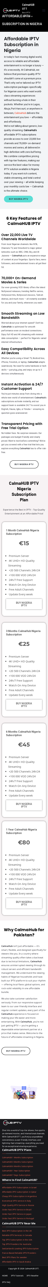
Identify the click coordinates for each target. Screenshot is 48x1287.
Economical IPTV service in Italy (16, 1201)
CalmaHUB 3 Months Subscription (17, 1162)
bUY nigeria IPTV (18, 199)
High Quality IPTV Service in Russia (18, 1205)
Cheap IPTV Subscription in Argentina (19, 1196)
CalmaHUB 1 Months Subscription (17, 1157)
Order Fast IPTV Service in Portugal (18, 1218)
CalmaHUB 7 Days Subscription (16, 1175)
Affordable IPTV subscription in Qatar (19, 1192)
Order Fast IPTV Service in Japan (16, 1214)
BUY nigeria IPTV (24, 604)
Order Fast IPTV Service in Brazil (16, 1209)
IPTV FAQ (6, 1282)
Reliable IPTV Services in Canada (17, 1235)
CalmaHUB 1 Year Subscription (16, 1170)
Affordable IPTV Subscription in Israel (19, 1187)
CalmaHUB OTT (32, 1268)
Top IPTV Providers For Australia (16, 1244)
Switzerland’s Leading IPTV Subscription (20, 1248)
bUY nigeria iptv (24, 464)
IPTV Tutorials (17, 1275)
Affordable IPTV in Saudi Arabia (16, 1261)
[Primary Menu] (44, 10)
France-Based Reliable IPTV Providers (19, 1253)
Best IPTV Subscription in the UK (17, 1231)
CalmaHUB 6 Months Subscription (17, 1166)
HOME (5, 1275)
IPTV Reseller (33, 1275)
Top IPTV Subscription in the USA (17, 1239)
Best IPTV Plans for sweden (14, 1257)
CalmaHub (20, 113)
